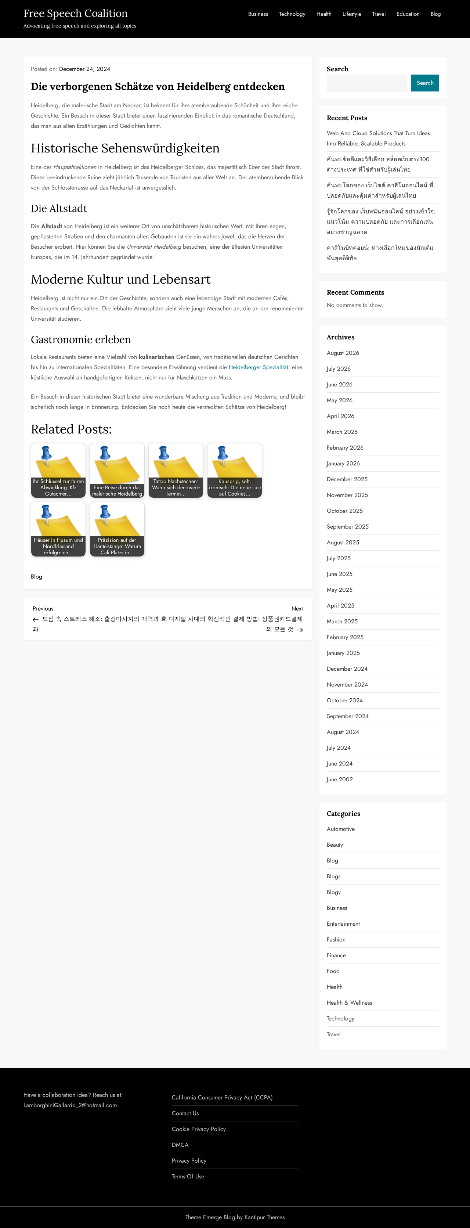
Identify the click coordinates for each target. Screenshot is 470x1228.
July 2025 (339, 558)
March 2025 (342, 621)
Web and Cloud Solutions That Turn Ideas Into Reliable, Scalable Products (378, 138)
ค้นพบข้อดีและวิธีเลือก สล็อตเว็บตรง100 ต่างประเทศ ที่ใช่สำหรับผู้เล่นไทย (378, 164)
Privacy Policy (189, 1160)
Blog (436, 14)
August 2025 (343, 542)
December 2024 (347, 669)
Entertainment (343, 923)
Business (258, 14)
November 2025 (347, 495)
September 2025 (348, 526)
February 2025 (345, 637)
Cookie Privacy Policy (199, 1129)
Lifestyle (352, 14)
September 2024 (348, 716)
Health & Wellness (349, 1002)
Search (337, 69)
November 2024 (347, 684)
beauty (335, 844)
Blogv (334, 892)
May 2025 (339, 590)
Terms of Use (188, 1176)
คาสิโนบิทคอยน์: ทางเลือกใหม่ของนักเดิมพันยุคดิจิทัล (380, 253)
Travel (379, 14)
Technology (292, 14)
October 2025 (345, 511)
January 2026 (343, 463)
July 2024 (339, 747)
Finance (336, 955)
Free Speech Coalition (76, 13)
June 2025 (339, 574)
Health (324, 14)
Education (408, 14)
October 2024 (345, 700)
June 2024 (339, 763)
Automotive (341, 829)
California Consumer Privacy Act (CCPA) (222, 1097)
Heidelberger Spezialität (258, 367)
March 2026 (342, 432)
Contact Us (185, 1113)
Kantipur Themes (265, 1217)
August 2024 (343, 732)
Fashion (336, 939)
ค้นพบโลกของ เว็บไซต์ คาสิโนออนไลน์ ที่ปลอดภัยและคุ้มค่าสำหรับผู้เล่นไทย (380, 190)
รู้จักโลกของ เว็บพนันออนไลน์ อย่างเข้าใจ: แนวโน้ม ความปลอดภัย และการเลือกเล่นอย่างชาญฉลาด (381, 221)
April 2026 (340, 416)
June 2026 (339, 384)
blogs (333, 876)
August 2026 (343, 353)
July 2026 (339, 368)
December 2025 (347, 479)
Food (333, 971)
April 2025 (340, 605)
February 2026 (345, 447)
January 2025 (343, 653)
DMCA (180, 1145)
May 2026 (339, 400)
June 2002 (340, 779)
